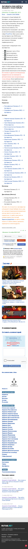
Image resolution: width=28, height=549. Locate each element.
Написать (20, 236)
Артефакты (5, 466)
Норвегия (5, 394)
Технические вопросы (9, 472)
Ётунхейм (5, 402)
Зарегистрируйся (13, 338)
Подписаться (21, 240)
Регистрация (21, 244)
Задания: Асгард (7, 446)
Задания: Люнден (7, 421)
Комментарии (8, 236)
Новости (4, 388)
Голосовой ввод (16, 366)
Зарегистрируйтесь (8, 219)
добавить (6, 366)
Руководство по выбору (9, 452)
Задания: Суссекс (7, 429)
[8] (14, 292)
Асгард (4, 400)
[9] (14, 272)
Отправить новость (13, 534)
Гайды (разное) (7, 456)
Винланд (4, 398)
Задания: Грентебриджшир (10, 415)
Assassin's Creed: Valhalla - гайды (9, 227)
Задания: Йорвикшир (8, 435)
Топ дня (6, 263)
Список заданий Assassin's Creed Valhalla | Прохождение (12, 507)
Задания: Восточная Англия (10, 417)
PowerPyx (9, 34)
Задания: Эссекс (7, 427)
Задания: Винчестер (8, 441)
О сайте (9, 536)
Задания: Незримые (8, 444)
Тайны (4, 464)
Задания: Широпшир (8, 423)
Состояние (5, 462)
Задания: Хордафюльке (9, 442)
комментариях (18, 248)
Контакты (4, 534)
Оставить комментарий (11, 332)
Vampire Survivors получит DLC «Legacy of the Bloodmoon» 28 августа (13, 321)
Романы (4, 454)
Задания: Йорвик (7, 433)
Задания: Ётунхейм (8, 448)
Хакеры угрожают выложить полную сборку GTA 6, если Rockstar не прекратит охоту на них (13, 282)
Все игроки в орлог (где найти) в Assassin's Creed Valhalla (14, 481)
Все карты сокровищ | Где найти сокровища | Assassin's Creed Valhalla (13, 490)
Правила (4, 536)
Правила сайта (15, 345)
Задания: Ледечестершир (10, 413)
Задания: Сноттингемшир (10, 439)
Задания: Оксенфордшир (10, 419)
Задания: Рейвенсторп (9, 411)
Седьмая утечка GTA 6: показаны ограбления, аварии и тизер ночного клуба (13, 302)
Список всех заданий (8, 408)
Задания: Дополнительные (10, 450)
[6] (14, 312)
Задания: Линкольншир (9, 431)
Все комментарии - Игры (9, 372)
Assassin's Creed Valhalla (13, 14)
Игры (3, 14)
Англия (4, 396)
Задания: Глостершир (9, 437)
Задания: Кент (6, 425)
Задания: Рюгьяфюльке (9, 409)
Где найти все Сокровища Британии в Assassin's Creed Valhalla (13, 499)
